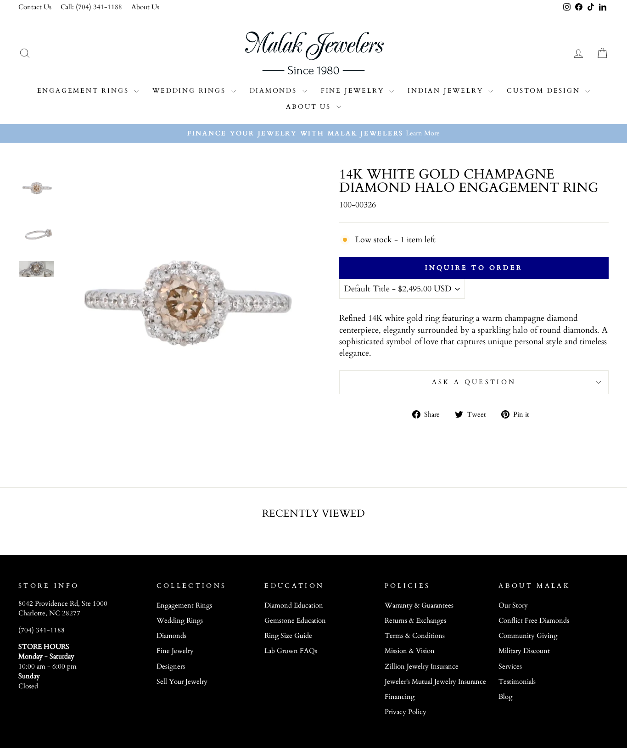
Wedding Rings (190, 90)
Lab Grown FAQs (290, 651)
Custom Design (545, 90)
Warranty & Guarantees (419, 605)
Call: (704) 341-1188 (91, 7)
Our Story (513, 605)
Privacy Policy (405, 712)
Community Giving (527, 636)
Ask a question (474, 382)
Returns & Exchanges (415, 620)
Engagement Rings (84, 90)
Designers (171, 666)
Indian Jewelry (447, 90)
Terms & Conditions (415, 636)
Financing (399, 697)
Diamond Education (293, 605)
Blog (505, 697)
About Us (145, 7)
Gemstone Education (295, 620)
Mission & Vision (410, 651)
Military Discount (524, 651)
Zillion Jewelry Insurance (422, 666)
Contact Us (34, 7)
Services (510, 666)
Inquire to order (474, 267)
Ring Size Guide (288, 636)
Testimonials (517, 682)
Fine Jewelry (354, 90)
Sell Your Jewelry (182, 682)
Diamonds (275, 90)
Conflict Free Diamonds (533, 620)
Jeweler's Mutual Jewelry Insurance (435, 682)
